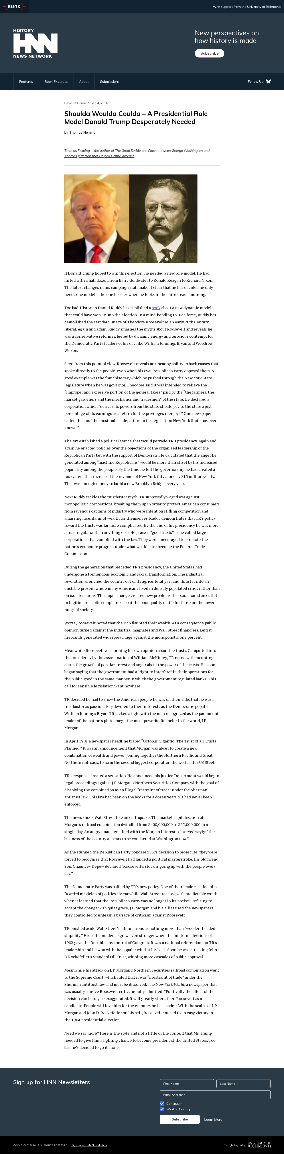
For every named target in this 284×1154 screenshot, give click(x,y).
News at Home (75, 103)
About (84, 81)
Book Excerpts (56, 81)
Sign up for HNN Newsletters (89, 1145)
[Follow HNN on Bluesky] (268, 81)
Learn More (213, 1119)
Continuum (174, 1104)
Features (26, 81)
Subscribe (209, 53)
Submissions (110, 81)
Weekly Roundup (178, 1109)
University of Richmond (264, 7)
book (156, 307)
